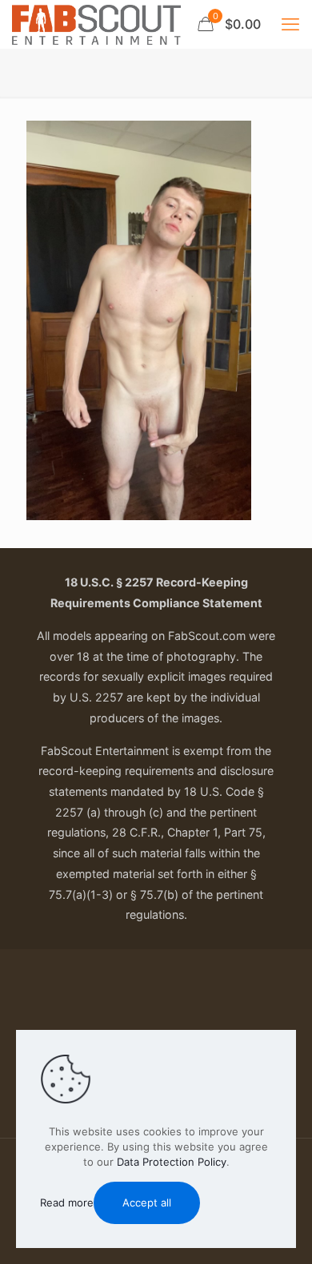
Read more (67, 1202)
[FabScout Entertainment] (96, 24)
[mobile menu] (290, 24)
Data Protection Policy (171, 1161)
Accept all (146, 1202)
